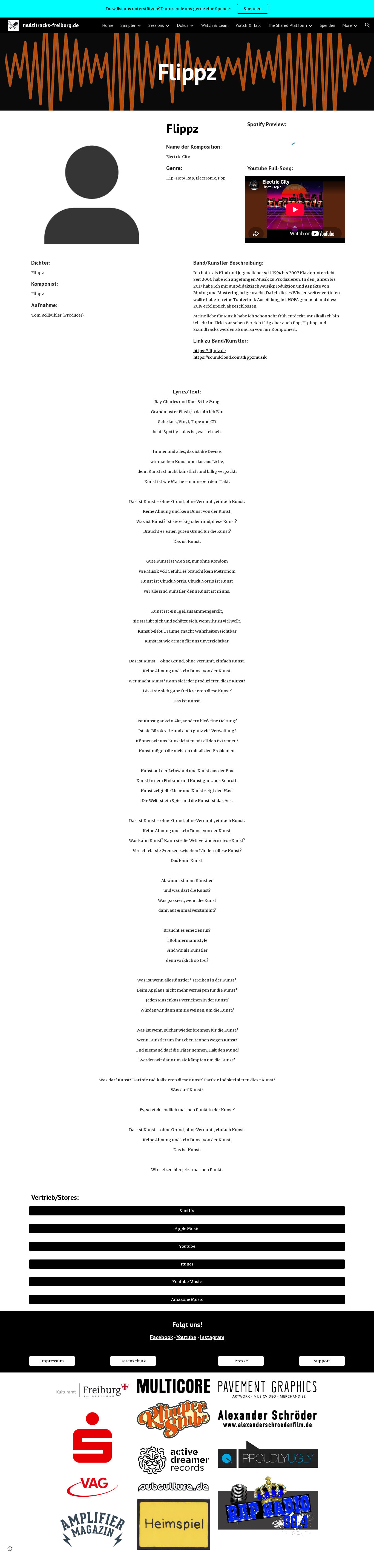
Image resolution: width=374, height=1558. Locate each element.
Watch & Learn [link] (215, 25)
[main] (187, 71)
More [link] (347, 25)
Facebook (161, 1337)
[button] (367, 25)
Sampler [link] (128, 25)
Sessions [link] (156, 25)
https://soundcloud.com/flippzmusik (230, 357)
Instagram (212, 1337)
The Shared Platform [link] (287, 25)
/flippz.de (216, 350)
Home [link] (107, 25)
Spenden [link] (327, 25)
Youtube (186, 1337)
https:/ (199, 350)
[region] (187, 9)
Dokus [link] (182, 25)
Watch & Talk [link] (248, 25)
